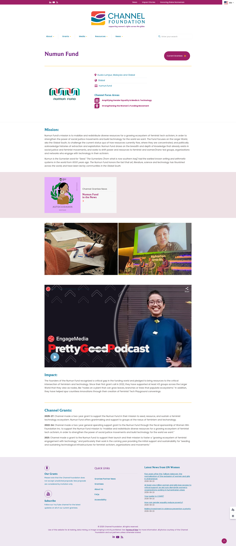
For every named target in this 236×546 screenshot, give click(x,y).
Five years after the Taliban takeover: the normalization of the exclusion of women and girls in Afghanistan (167, 476)
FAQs (97, 494)
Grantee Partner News (105, 479)
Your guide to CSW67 (154, 496)
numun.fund (105, 85)
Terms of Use (132, 530)
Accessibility (100, 499)
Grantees (99, 484)
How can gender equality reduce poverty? (163, 502)
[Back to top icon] (224, 541)
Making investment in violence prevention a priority (167, 508)
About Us (99, 489)
